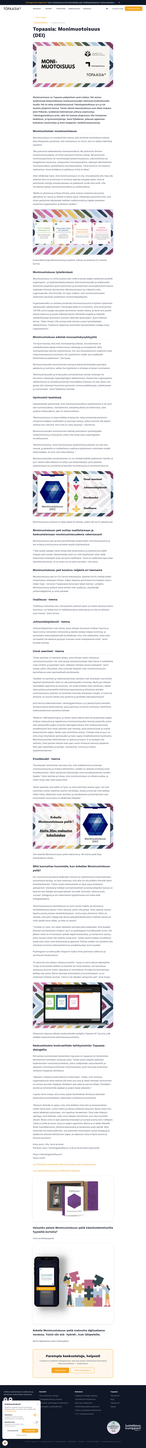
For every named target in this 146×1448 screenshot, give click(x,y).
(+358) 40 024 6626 (93, 1442)
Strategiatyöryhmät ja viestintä (50, 1399)
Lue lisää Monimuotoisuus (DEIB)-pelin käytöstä (56, 1170)
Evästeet (81, 1442)
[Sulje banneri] (119, 2)
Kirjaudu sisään (118, 9)
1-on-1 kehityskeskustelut (84, 1414)
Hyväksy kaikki (30, 1431)
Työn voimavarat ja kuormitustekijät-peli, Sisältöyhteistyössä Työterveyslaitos (71, 2)
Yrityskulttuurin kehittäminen (85, 1399)
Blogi (112, 1399)
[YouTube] (10, 1399)
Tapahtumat (115, 1403)
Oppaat (113, 1406)
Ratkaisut (37, 9)
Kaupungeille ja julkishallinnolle (50, 1406)
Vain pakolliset (12, 1431)
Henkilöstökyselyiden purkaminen (87, 1406)
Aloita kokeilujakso (82, 1370)
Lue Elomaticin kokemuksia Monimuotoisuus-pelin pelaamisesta (64, 1164)
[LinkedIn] (5, 1399)
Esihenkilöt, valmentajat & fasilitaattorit (53, 1403)
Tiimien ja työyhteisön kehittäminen (88, 1410)
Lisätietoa (87, 9)
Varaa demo (60, 1370)
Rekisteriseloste (60, 1442)
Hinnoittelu (61, 9)
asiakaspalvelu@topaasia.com (111, 1442)
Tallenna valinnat (21, 1435)
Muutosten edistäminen (83, 1403)
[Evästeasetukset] (5, 1443)
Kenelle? (48, 9)
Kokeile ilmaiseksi (133, 9)
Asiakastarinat (74, 9)
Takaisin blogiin (39, 17)
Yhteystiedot (115, 1396)
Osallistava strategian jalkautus (86, 1396)
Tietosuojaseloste (10, 1411)
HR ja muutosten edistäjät (49, 1396)
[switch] (36, 1415)
